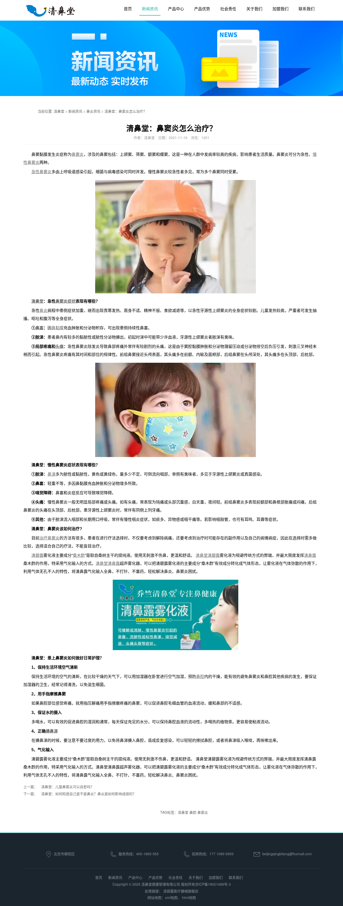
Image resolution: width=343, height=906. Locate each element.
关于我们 (254, 9)
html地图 (189, 897)
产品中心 (176, 9)
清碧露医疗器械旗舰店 (180, 890)
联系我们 (307, 9)
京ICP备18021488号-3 (213, 884)
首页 (128, 9)
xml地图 (171, 897)
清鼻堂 (59, 111)
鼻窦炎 (202, 812)
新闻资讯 (150, 9)
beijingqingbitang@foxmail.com (287, 853)
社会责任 (228, 9)
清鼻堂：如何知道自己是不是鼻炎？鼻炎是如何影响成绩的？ (88, 793)
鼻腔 (192, 812)
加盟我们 (280, 9)
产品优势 (202, 9)
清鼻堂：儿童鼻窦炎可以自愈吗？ (67, 786)
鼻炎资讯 (93, 111)
